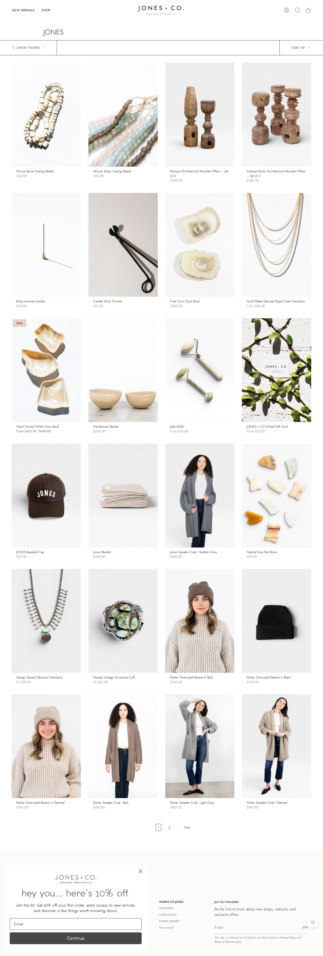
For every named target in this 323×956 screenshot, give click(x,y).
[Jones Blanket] (123, 496)
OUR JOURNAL (166, 908)
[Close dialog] (140, 871)
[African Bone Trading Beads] (46, 115)
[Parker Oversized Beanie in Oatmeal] (46, 746)
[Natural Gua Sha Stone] (276, 496)
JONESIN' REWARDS (169, 921)
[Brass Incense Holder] (46, 245)
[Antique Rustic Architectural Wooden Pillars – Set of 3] (276, 115)
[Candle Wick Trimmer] (123, 245)
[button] (46, 10)
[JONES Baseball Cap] (46, 496)
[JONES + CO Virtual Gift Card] (276, 370)
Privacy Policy (287, 937)
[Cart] (308, 10)
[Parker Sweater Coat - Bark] (123, 746)
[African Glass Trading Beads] (123, 115)
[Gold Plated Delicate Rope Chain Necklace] (276, 245)
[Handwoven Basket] (123, 370)
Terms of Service (224, 942)
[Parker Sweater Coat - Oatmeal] (276, 746)
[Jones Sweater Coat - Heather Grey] (200, 496)
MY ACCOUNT (166, 928)
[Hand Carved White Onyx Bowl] (46, 370)
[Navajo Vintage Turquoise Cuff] (123, 621)
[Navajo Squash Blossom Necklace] (46, 621)
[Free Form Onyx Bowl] (200, 245)
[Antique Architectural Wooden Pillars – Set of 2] (200, 115)
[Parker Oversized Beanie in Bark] (200, 621)
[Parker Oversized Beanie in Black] (276, 621)
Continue (75, 938)
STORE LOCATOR (167, 915)
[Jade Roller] (200, 370)
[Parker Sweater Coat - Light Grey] (200, 746)
